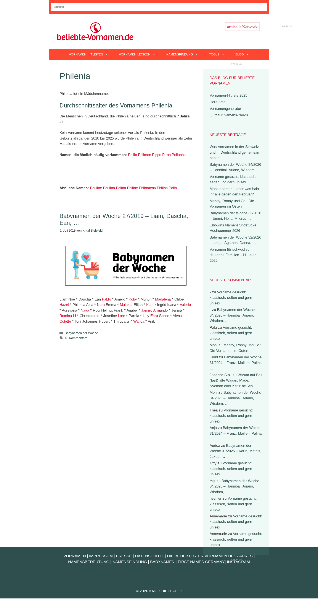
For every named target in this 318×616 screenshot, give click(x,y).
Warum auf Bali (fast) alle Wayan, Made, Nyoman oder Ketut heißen (236, 380)
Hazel (64, 305)
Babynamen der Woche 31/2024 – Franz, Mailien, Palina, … (236, 362)
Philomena (147, 188)
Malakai (126, 305)
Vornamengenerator (225, 109)
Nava (85, 310)
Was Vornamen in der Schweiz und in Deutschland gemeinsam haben (235, 152)
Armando (160, 310)
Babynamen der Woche (81, 333)
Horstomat (218, 102)
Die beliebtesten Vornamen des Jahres (210, 556)
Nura (101, 305)
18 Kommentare (76, 338)
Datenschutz (149, 556)
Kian (149, 305)
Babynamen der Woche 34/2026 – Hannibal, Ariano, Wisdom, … (232, 315)
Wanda (138, 321)
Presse (124, 556)
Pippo (156, 155)
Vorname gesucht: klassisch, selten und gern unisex (231, 297)
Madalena (163, 299)
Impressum (101, 556)
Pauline (96, 188)
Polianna (179, 155)
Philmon (144, 155)
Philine (132, 188)
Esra (154, 316)
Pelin (173, 188)
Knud (214, 357)
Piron (166, 155)
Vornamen (74, 556)
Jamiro (146, 310)
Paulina (109, 188)
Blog (239, 54)
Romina (65, 316)
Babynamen (162, 562)
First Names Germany (201, 562)
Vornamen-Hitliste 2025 (228, 95)
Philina (162, 188)
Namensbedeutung (88, 562)
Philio (132, 155)
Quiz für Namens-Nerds (229, 115)
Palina (121, 188)
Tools (214, 54)
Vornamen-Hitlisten (86, 54)
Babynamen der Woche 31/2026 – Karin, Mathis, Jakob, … (235, 451)
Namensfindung (179, 54)
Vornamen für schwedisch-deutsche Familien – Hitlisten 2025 (233, 255)
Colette (65, 321)
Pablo (106, 299)
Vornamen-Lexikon (134, 54)
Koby (133, 299)
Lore (121, 316)
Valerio (185, 305)
